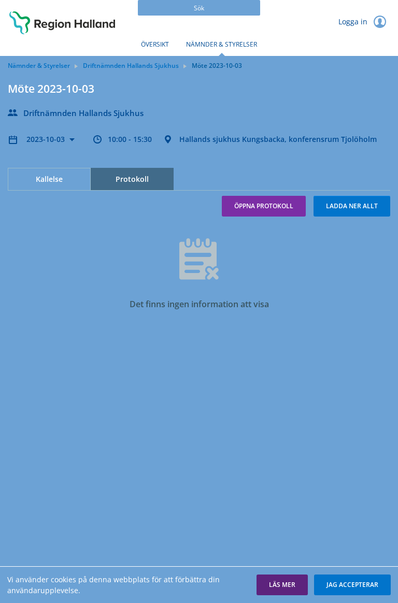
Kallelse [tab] (49, 179)
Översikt (155, 44)
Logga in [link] (353, 21)
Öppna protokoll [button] (263, 206)
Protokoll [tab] (132, 179)
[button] (282, 585)
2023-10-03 (46, 139)
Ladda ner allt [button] (352, 206)
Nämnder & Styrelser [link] (39, 65)
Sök (199, 8)
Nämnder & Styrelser (221, 44)
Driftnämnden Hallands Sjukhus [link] (131, 65)
